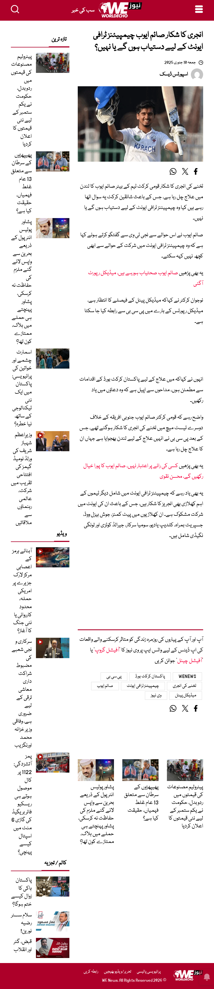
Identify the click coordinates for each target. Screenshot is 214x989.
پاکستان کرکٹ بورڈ (150, 676)
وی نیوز (156, 695)
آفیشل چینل (189, 661)
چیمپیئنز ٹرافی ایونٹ (143, 686)
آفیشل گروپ (107, 650)
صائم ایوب (105, 686)
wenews (187, 676)
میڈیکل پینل (185, 695)
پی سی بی (113, 676)
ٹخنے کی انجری (184, 686)
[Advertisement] (140, 352)
